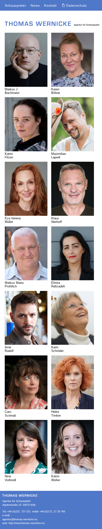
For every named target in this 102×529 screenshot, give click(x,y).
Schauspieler (15, 5)
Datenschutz (76, 5)
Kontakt (50, 5)
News (35, 5)
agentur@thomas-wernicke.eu (19, 519)
